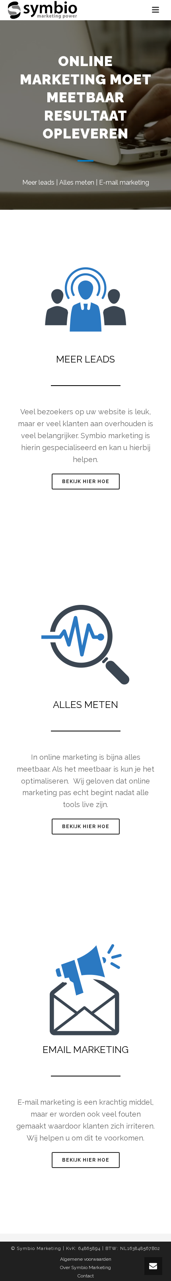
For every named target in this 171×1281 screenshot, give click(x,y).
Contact (86, 1276)
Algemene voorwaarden (85, 1259)
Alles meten (76, 182)
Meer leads (38, 182)
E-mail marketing (124, 182)
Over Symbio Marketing (85, 1267)
